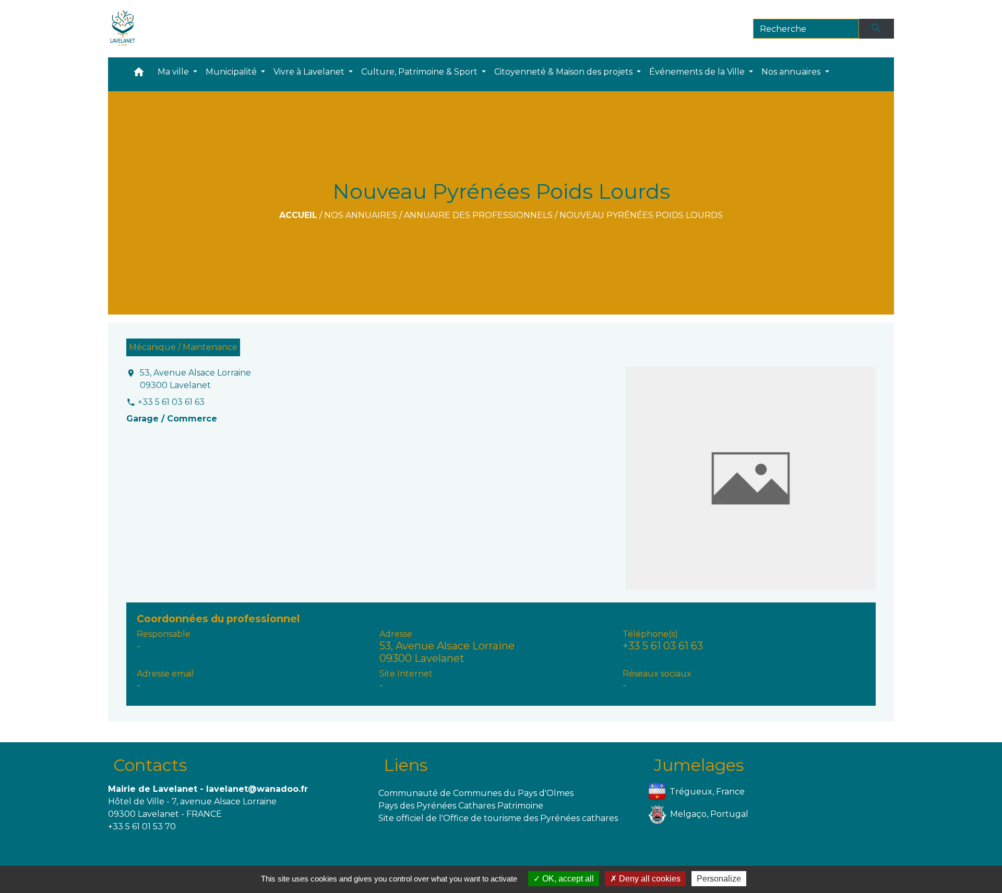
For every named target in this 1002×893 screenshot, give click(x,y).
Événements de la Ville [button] (698, 72)
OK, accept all (567, 878)
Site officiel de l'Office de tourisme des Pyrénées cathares (498, 818)
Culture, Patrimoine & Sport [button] (420, 72)
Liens (405, 765)
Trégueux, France (707, 792)
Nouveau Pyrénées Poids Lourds (641, 215)
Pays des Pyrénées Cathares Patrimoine (460, 806)
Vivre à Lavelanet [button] (310, 72)
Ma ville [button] (174, 72)
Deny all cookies (649, 878)
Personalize (719, 878)
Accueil (298, 215)
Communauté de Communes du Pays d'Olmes (476, 793)
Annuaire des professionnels (478, 215)
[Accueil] (123, 28)
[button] (138, 74)
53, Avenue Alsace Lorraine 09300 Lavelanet (195, 379)
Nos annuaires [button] (791, 72)
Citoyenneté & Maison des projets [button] (564, 72)
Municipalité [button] (232, 72)
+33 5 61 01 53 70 (142, 826)
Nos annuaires (360, 215)
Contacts (150, 765)
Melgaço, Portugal (709, 814)
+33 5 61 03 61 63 (171, 402)
